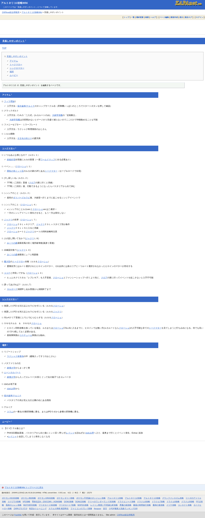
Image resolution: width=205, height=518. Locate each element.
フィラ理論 (9, 101)
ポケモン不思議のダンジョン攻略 (91, 498)
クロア (32, 182)
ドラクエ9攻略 (187, 501)
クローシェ (21, 166)
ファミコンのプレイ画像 (81, 508)
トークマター (16, 64)
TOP (4, 48)
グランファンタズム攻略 (173, 498)
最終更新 (140, 17)
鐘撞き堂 (11, 368)
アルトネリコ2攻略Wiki (14, 3)
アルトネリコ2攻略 (133, 498)
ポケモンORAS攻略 (46, 498)
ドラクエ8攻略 (173, 501)
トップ (126, 17)
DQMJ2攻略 (80, 501)
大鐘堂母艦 (57, 115)
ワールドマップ (47, 159)
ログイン (199, 17)
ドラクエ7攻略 (158, 501)
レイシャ (70, 433)
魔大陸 (7, 261)
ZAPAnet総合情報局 (10, 12)
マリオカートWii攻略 (48, 505)
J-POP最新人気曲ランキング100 (123, 508)
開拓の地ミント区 (15, 171)
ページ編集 (164, 17)
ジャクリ (8, 219)
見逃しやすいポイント (13, 41)
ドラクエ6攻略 (143, 501)
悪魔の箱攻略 (125, 505)
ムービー (14, 75)
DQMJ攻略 (68, 501)
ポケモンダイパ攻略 (65, 498)
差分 (181, 17)
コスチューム (26, 335)
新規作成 (174, 17)
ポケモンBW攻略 (28, 498)
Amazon (97, 508)
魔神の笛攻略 (158, 505)
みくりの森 (12, 243)
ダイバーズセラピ (21, 197)
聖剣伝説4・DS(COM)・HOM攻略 (47, 501)
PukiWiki (18, 515)
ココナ (7, 273)
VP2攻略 (26, 501)
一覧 (133, 17)
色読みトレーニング (38, 508)
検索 (147, 17)
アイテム (14, 61)
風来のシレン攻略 (13, 505)
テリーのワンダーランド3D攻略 (102, 501)
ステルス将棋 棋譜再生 (59, 508)
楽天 (105, 508)
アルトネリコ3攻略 (152, 498)
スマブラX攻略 (14, 501)
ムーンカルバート (12, 372)
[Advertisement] (102, 27)
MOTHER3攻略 (30, 505)
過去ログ (188, 17)
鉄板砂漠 (11, 159)
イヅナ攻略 (171, 505)
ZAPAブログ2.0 (20, 508)
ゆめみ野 (11, 388)
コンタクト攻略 (185, 505)
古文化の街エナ (24, 138)
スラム (10, 411)
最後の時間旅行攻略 (142, 505)
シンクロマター (17, 68)
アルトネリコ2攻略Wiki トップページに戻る (24, 487)
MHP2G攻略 (83, 505)
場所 (12, 71)
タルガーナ (12, 289)
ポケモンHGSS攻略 (10, 498)
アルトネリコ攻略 (115, 498)
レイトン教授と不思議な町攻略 (104, 505)
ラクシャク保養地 (15, 356)
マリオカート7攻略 (67, 505)
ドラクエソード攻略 (126, 501)
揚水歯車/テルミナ (26, 106)
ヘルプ (153, 17)
